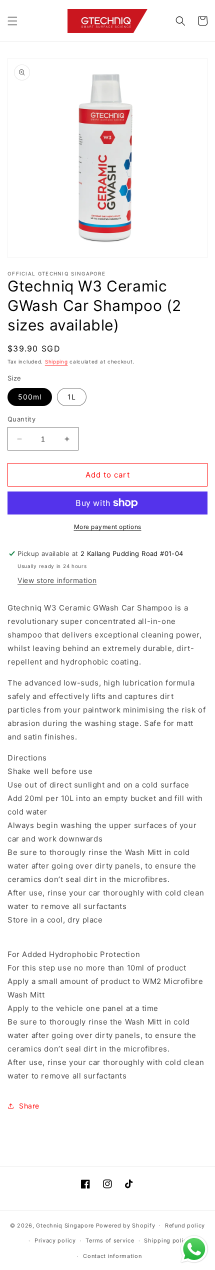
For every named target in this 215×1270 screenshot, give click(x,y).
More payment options (108, 526)
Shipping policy (167, 1240)
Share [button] (29, 1106)
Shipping (56, 361)
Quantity (22, 419)
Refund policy (185, 1225)
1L (72, 396)
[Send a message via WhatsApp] (194, 1249)
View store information (57, 580)
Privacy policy (55, 1240)
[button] (13, 21)
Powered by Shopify (126, 1225)
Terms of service (110, 1240)
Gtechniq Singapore (65, 1225)
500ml (30, 396)
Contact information (112, 1256)
